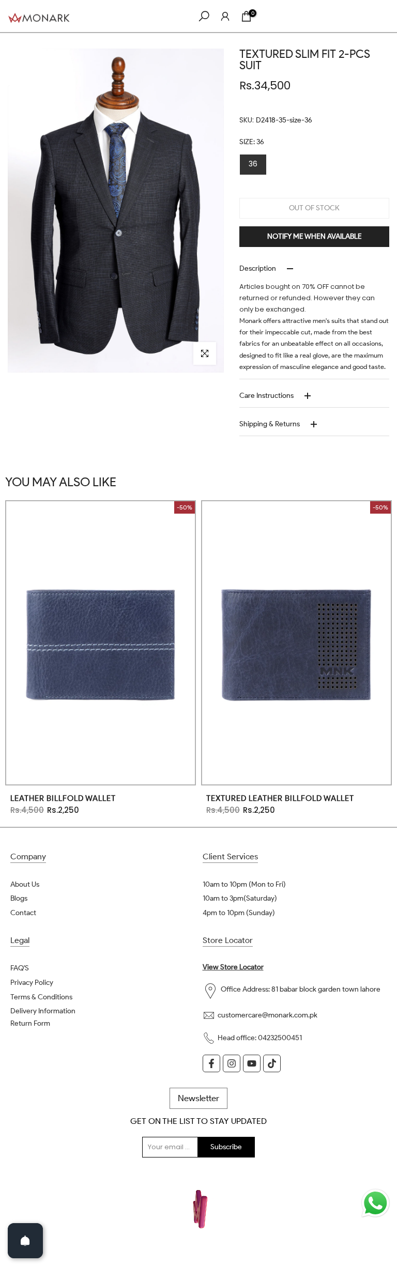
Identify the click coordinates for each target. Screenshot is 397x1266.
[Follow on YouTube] (252, 1063)
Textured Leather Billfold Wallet (280, 797)
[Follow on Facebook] (211, 1063)
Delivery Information (42, 1011)
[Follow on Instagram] (231, 1063)
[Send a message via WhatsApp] (375, 1203)
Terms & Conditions (41, 997)
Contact (23, 912)
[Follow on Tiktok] (272, 1063)
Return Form (30, 1023)
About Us (24, 884)
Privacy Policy (31, 982)
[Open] (25, 1240)
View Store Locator (233, 967)
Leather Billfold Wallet (63, 797)
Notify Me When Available (314, 236)
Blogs (18, 898)
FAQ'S (19, 968)
